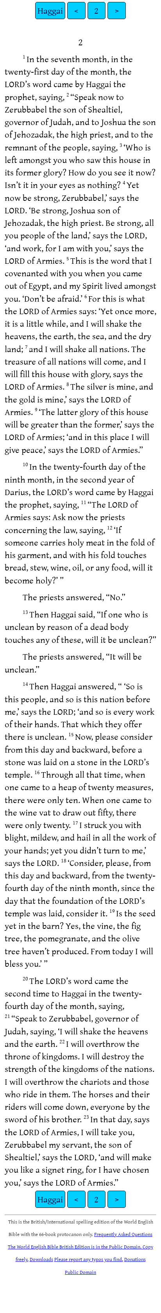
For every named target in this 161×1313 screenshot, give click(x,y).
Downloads (41, 1259)
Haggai (50, 10)
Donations (135, 1259)
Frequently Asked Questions (123, 1234)
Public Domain (80, 1272)
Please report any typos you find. (88, 1259)
